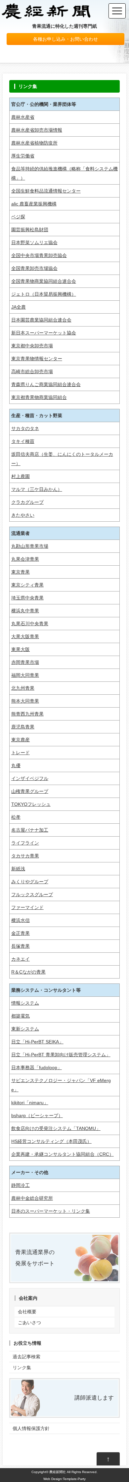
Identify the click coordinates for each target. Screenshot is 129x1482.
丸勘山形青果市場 (29, 546)
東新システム (25, 1028)
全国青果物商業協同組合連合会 (43, 281)
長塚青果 (20, 946)
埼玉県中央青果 (27, 597)
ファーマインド (27, 907)
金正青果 (20, 933)
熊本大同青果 (25, 701)
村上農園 (20, 476)
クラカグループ (27, 502)
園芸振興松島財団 (29, 229)
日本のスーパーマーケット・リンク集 (50, 1211)
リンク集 (22, 1367)
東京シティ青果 (27, 585)
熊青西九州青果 (27, 714)
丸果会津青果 (25, 559)
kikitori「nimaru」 (29, 1102)
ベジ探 (18, 216)
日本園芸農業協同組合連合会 (41, 320)
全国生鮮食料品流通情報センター (46, 191)
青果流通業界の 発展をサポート (35, 1258)
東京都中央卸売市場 (32, 345)
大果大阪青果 (25, 636)
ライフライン (25, 843)
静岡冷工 (20, 1185)
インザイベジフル (29, 778)
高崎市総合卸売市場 (32, 371)
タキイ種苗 (22, 441)
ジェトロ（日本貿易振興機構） (43, 294)
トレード (20, 752)
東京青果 (20, 572)
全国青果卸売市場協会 (34, 268)
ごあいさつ (29, 1322)
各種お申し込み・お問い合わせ (65, 39)
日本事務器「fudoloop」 (36, 1067)
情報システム (25, 1003)
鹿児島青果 (22, 726)
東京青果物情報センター (36, 358)
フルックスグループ (32, 894)
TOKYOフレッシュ (31, 804)
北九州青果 (22, 688)
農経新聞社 (57, 1472)
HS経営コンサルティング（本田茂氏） (51, 1141)
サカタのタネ (25, 428)
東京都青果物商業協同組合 (39, 397)
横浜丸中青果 (25, 610)
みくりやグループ (29, 881)
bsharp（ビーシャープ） (37, 1115)
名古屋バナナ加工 (29, 830)
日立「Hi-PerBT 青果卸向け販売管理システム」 (60, 1054)
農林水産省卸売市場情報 (36, 130)
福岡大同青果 (25, 675)
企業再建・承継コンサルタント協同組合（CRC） (62, 1154)
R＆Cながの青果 (28, 972)
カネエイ (20, 959)
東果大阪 (20, 649)
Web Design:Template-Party (64, 1479)
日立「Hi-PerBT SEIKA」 (37, 1041)
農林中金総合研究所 (32, 1198)
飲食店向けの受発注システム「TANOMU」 (56, 1128)
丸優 (16, 765)
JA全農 (18, 307)
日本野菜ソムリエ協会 (34, 242)
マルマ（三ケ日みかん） (36, 489)
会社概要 (27, 1311)
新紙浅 (18, 868)
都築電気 (20, 1016)
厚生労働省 (22, 155)
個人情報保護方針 (31, 1428)
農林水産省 (22, 117)
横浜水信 (20, 920)
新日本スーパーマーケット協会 (43, 332)
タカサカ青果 (25, 855)
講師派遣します (94, 1398)
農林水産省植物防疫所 (34, 143)
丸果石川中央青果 (29, 623)
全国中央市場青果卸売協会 (39, 255)
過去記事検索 (26, 1356)
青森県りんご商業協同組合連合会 (46, 384)
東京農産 (20, 739)
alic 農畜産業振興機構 (34, 203)
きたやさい (22, 515)
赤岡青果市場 (25, 662)
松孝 (16, 817)
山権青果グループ (29, 791)
